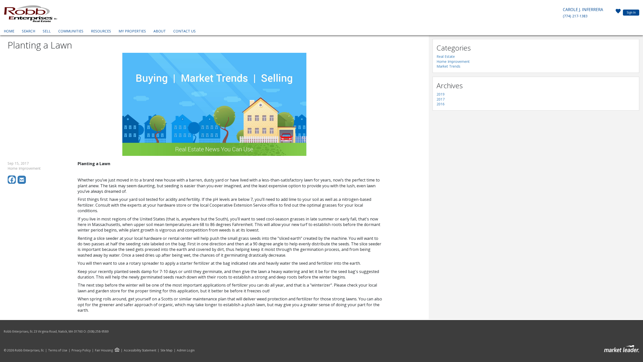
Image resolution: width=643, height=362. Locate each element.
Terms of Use (57, 350)
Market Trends (448, 66)
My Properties (132, 31)
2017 (441, 99)
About (159, 31)
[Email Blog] (22, 182)
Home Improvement (453, 61)
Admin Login (186, 350)
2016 (441, 104)
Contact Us (184, 31)
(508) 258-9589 (98, 331)
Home (9, 31)
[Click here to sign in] (618, 12)
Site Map (166, 350)
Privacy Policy (81, 350)
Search (28, 31)
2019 (441, 94)
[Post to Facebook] (13, 182)
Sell (47, 31)
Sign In (631, 12)
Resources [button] (101, 31)
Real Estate (446, 56)
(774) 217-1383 (575, 16)
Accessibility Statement (140, 350)
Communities (70, 31)
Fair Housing (104, 350)
